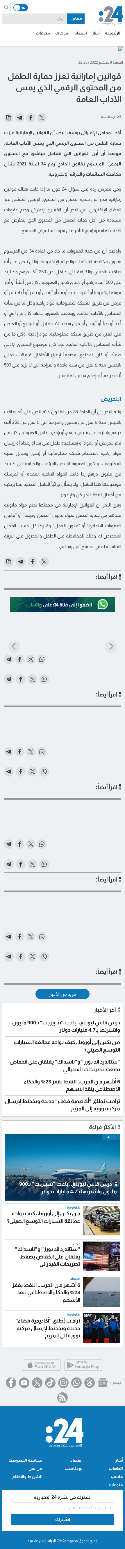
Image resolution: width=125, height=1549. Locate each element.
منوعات (43, 33)
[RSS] (62, 1397)
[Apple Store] (41, 1370)
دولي (76, 1243)
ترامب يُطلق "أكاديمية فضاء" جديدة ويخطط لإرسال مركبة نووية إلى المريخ (47, 1328)
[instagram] (63, 1382)
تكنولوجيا (73, 1207)
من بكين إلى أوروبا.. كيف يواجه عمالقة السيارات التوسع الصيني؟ (43, 1217)
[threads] (89, 1382)
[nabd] (115, 1382)
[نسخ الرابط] (8, 117)
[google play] (83, 1370)
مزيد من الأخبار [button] (62, 994)
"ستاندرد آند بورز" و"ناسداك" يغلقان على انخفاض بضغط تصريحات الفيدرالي (47, 1256)
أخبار (96, 33)
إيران (59, 18)
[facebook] (11, 1382)
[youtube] (24, 1382)
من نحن (35, 1468)
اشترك (62, 1519)
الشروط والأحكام (27, 1476)
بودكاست (74, 1468)
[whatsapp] (76, 1382)
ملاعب (117, 1476)
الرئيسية (112, 33)
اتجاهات (62, 33)
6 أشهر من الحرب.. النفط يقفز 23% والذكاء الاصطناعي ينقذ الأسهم (46, 1292)
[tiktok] (50, 1382)
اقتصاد (81, 33)
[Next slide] (111, 646)
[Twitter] (37, 1382)
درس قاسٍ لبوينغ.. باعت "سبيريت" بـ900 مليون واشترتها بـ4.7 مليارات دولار (68, 1187)
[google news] (102, 1382)
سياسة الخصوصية (25, 1460)
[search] (6, 7)
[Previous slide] (14, 646)
